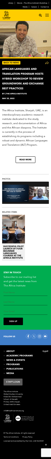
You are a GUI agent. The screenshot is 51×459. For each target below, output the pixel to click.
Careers (34, 7)
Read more (25, 159)
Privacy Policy (27, 437)
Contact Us (45, 7)
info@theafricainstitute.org (14, 411)
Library (10, 3)
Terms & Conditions (11, 437)
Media (25, 7)
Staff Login (13, 382)
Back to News (11, 62)
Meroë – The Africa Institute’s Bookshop (32, 3)
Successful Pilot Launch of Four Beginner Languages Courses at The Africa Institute (13, 252)
